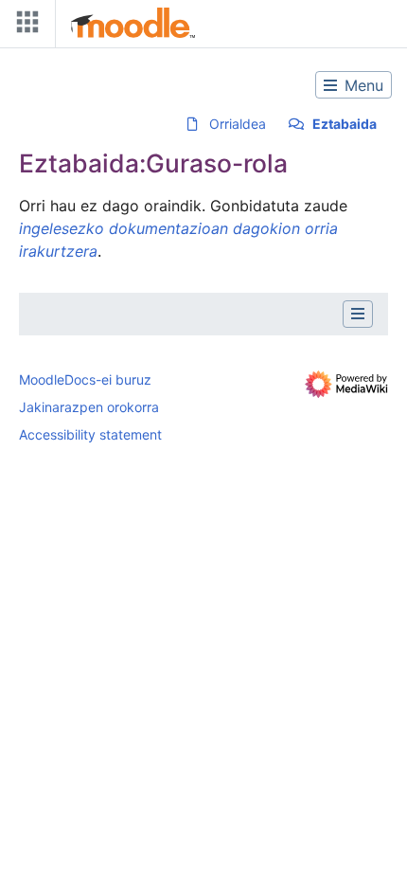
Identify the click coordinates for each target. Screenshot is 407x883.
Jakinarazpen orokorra (89, 407)
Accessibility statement (90, 434)
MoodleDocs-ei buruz (85, 379)
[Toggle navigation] (23, 26)
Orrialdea (237, 124)
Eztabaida (344, 124)
